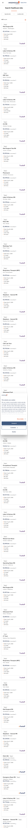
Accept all (14, 423)
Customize (13, 427)
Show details (20, 419)
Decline (14, 431)
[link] (14, 2)
